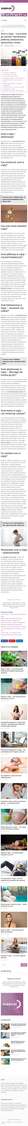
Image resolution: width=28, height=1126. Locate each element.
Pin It (12, 641)
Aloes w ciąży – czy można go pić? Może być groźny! (12, 931)
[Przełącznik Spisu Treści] (24, 70)
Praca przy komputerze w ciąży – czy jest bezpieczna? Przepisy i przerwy (13, 751)
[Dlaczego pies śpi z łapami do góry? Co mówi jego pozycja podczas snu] (5, 1024)
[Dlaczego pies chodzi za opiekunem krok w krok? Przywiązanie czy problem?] (5, 1033)
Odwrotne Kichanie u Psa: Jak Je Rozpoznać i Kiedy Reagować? (18, 1042)
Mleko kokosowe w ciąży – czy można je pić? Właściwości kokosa (13, 828)
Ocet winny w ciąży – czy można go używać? (13, 87)
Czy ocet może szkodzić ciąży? (10, 76)
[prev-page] (2, 1068)
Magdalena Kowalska (9, 45)
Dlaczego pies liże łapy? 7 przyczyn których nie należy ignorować (18, 1059)
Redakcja (3, 1123)
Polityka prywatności (18, 1122)
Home (2, 25)
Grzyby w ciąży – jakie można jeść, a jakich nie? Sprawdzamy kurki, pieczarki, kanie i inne (13, 629)
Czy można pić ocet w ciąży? (10, 74)
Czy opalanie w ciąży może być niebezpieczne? (11, 776)
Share (5, 641)
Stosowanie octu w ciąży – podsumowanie (13, 90)
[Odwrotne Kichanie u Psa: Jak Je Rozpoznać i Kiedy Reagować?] (5, 1042)
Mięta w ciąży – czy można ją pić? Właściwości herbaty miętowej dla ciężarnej (12, 671)
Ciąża (5, 25)
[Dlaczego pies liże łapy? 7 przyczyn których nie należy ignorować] (5, 1059)
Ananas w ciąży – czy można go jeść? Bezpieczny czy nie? (13, 697)
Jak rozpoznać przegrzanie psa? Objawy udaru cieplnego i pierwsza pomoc (18, 1051)
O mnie (3, 1122)
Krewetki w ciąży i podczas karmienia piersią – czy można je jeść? (13, 802)
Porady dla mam (9, 1122)
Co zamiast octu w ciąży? (9, 89)
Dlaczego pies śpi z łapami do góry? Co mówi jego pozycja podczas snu (18, 1024)
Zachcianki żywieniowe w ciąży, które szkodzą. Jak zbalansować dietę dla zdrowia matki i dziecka (13, 724)
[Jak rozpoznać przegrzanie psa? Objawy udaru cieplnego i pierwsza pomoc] (5, 1050)
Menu (5, 20)
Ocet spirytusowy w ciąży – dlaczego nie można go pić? (13, 84)
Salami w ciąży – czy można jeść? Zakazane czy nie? (12, 854)
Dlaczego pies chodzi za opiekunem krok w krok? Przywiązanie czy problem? (18, 1034)
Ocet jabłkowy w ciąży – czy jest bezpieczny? (14, 78)
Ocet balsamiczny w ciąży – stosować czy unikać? (13, 80)
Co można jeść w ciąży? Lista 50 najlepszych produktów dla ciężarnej (13, 879)
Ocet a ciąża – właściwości (9, 72)
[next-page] (4, 1068)
